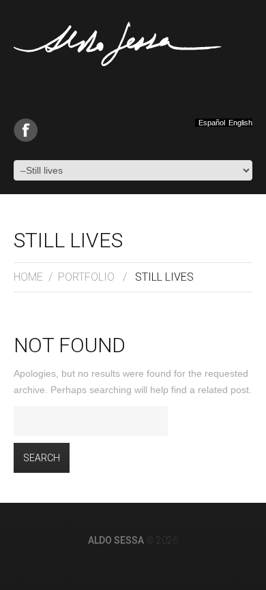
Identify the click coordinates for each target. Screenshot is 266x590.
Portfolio (86, 276)
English (240, 123)
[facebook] (26, 130)
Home (28, 276)
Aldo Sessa (116, 540)
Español (211, 123)
